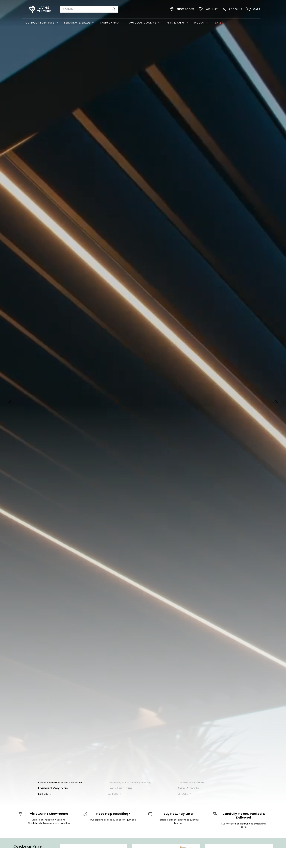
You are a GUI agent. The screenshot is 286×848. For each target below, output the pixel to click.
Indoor (200, 22)
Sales (219, 22)
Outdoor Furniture (40, 22)
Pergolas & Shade (77, 22)
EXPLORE (43, 793)
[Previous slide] (11, 403)
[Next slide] (275, 403)
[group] (143, 403)
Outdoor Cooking (143, 22)
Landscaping (110, 22)
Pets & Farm (176, 22)
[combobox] (89, 9)
